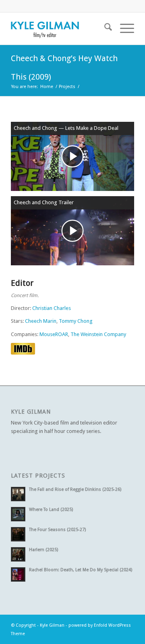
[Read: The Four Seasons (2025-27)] (18, 534)
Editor (22, 283)
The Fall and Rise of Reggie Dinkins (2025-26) (75, 489)
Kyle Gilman (52, 625)
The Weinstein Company (98, 334)
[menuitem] (104, 28)
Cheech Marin (40, 321)
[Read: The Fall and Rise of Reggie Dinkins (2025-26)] (18, 494)
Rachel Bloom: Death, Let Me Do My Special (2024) (80, 569)
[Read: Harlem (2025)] (18, 554)
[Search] (104, 28)
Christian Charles (51, 308)
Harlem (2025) (43, 549)
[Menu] (123, 28)
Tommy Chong (76, 321)
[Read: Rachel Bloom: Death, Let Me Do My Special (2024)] (18, 574)
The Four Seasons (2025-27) (57, 529)
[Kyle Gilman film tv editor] (60, 28)
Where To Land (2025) (51, 509)
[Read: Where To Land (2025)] (18, 514)
